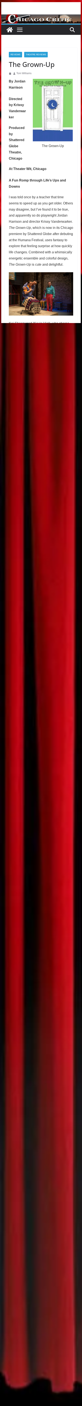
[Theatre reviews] (41, 17)
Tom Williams (24, 73)
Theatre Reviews (36, 54)
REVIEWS (15, 54)
